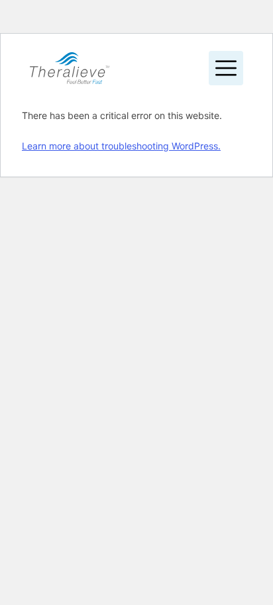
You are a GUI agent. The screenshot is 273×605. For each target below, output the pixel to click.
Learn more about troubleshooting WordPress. (121, 145)
